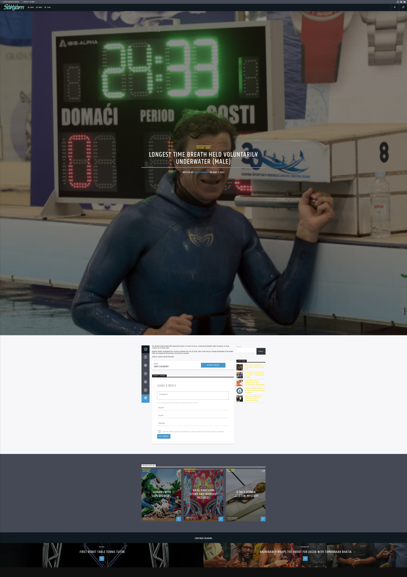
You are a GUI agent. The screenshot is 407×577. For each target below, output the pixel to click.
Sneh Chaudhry (201, 172)
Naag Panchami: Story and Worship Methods (203, 494)
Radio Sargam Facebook (11, 2)
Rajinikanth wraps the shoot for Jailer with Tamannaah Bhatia (306, 552)
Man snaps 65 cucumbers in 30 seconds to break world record (254, 375)
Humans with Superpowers (161, 494)
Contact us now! (29, 2)
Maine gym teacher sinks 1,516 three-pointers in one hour (254, 367)
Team (49, 7)
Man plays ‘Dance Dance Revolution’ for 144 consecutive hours (253, 398)
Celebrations (190, 471)
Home (32, 7)
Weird (208, 148)
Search (238, 347)
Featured (200, 148)
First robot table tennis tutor (102, 552)
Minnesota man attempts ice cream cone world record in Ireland (255, 391)
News (40, 7)
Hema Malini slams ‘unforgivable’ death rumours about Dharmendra (255, 383)
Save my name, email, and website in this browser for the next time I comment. (193, 431)
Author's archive (213, 365)
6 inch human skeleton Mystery (246, 494)
